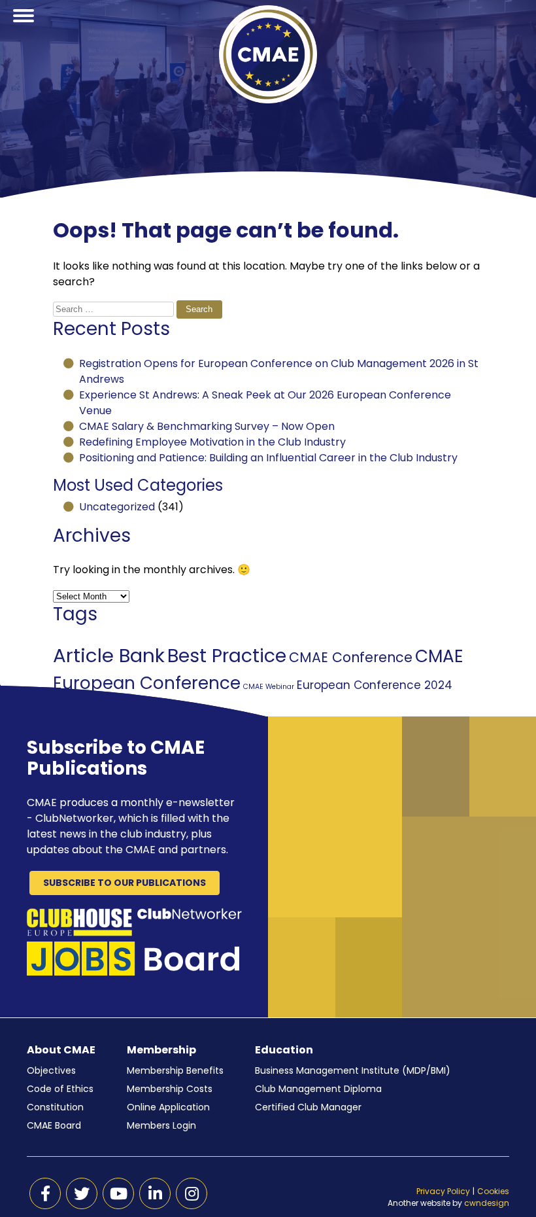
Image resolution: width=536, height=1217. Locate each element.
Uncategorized (117, 506)
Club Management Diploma (318, 1088)
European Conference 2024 (374, 685)
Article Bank (109, 655)
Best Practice (226, 656)
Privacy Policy (443, 1191)
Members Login (161, 1125)
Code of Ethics (60, 1088)
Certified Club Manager (308, 1107)
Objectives (51, 1070)
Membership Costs (169, 1088)
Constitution (55, 1107)
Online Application (168, 1107)
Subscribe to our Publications (124, 882)
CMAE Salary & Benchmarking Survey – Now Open (207, 426)
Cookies (493, 1191)
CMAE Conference (350, 657)
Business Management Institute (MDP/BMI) (352, 1070)
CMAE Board (54, 1125)
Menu (23, 31)
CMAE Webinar (268, 687)
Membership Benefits (175, 1070)
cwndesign (486, 1202)
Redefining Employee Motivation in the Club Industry (212, 442)
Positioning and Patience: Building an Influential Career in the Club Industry (268, 457)
